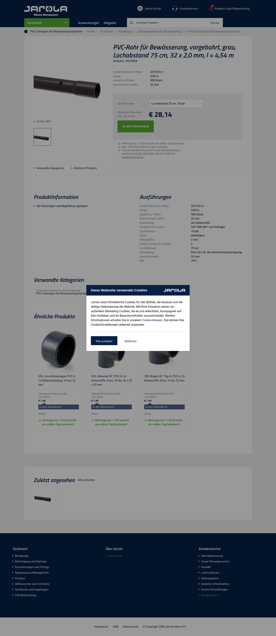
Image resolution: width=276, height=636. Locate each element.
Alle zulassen (104, 341)
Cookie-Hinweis (152, 320)
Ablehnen (130, 341)
